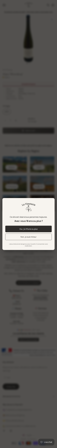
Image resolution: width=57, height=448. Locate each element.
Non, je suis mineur (28, 237)
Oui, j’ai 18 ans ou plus (28, 229)
